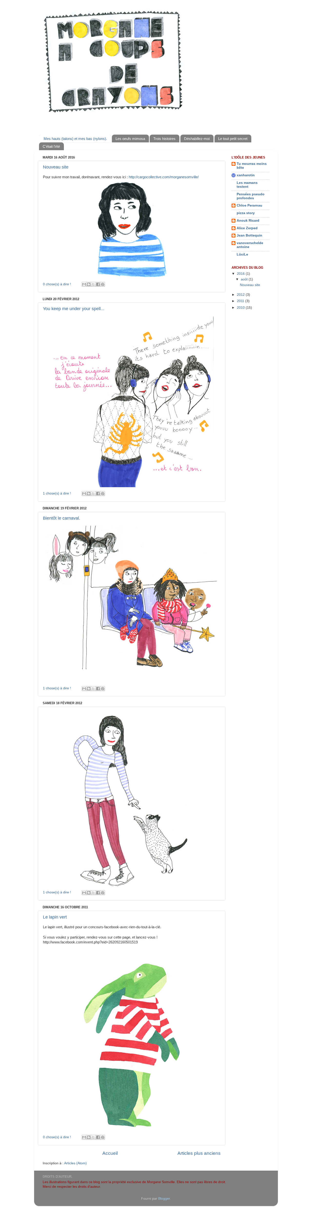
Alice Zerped (247, 228)
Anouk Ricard (248, 220)
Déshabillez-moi (197, 139)
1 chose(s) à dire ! (57, 493)
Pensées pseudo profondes (250, 196)
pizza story (246, 213)
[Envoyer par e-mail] (84, 284)
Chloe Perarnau (249, 205)
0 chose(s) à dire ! (57, 284)
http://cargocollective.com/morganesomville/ (164, 177)
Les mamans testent (247, 184)
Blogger (164, 1198)
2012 (241, 295)
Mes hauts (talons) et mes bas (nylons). (75, 139)
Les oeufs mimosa (130, 139)
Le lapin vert (55, 917)
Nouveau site (55, 167)
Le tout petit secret (232, 139)
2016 (241, 274)
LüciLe (242, 254)
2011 (241, 301)
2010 (241, 307)
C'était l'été (51, 146)
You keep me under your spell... (73, 308)
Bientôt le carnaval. (61, 518)
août (245, 279)
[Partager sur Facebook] (98, 284)
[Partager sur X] (93, 284)
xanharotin (246, 175)
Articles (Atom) (75, 1163)
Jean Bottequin (249, 235)
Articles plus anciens (199, 1153)
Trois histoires (164, 139)
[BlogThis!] (88, 284)
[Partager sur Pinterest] (102, 284)
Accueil (110, 1153)
